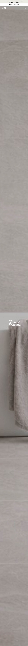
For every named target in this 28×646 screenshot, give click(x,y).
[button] (14, 4)
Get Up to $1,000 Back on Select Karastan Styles (14, 1)
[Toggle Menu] (25, 8)
